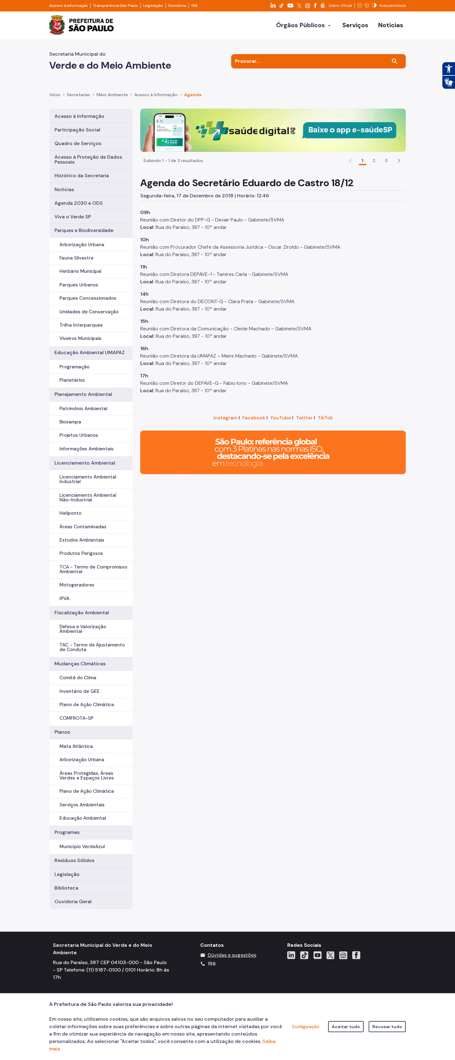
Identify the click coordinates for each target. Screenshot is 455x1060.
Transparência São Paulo (115, 5)
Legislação (153, 5)
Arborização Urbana (81, 245)
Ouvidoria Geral (73, 901)
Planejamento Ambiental (83, 394)
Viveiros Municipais (80, 338)
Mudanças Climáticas (80, 663)
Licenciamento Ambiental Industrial (87, 479)
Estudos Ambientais (81, 540)
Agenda (192, 94)
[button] (399, 160)
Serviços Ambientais (82, 805)
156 (194, 5)
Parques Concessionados (87, 298)
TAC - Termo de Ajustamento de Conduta (92, 647)
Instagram (225, 417)
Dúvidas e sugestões (232, 955)
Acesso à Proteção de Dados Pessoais (88, 159)
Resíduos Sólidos (74, 860)
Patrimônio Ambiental (83, 409)
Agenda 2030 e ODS (78, 203)
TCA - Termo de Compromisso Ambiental (93, 569)
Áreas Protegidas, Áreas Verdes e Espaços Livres (86, 775)
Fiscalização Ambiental (81, 612)
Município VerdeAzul (82, 846)
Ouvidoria (177, 5)
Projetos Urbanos (78, 435)
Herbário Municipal (80, 271)
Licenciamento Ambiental (84, 463)
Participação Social (77, 130)
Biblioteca (66, 888)
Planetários (72, 380)
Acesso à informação (68, 5)
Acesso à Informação (156, 94)
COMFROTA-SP (76, 718)
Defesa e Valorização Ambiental (82, 629)
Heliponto (70, 513)
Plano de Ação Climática (86, 705)
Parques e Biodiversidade (83, 230)
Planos (62, 732)
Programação (74, 367)
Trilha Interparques (81, 325)
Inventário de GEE (79, 691)
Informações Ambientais (86, 449)
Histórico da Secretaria (81, 175)
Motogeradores (76, 585)
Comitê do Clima (77, 678)
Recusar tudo (387, 1026)
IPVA (64, 598)
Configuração (305, 1026)
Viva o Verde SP (72, 216)
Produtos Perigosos (81, 553)
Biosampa (70, 422)
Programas (67, 832)
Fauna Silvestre (76, 258)
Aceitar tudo (346, 1026)
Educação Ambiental (82, 818)
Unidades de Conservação (89, 312)
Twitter (304, 417)
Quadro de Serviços (77, 143)
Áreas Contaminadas (82, 527)
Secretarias (78, 94)
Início (55, 94)
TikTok (325, 417)
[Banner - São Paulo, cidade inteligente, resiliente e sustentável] (273, 452)
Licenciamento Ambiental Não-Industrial (87, 497)
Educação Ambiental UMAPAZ (89, 352)
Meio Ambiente (112, 94)
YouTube (280, 417)
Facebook (253, 417)
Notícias (64, 189)
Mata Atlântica (76, 746)
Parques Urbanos (78, 285)
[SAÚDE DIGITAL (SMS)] (273, 130)
